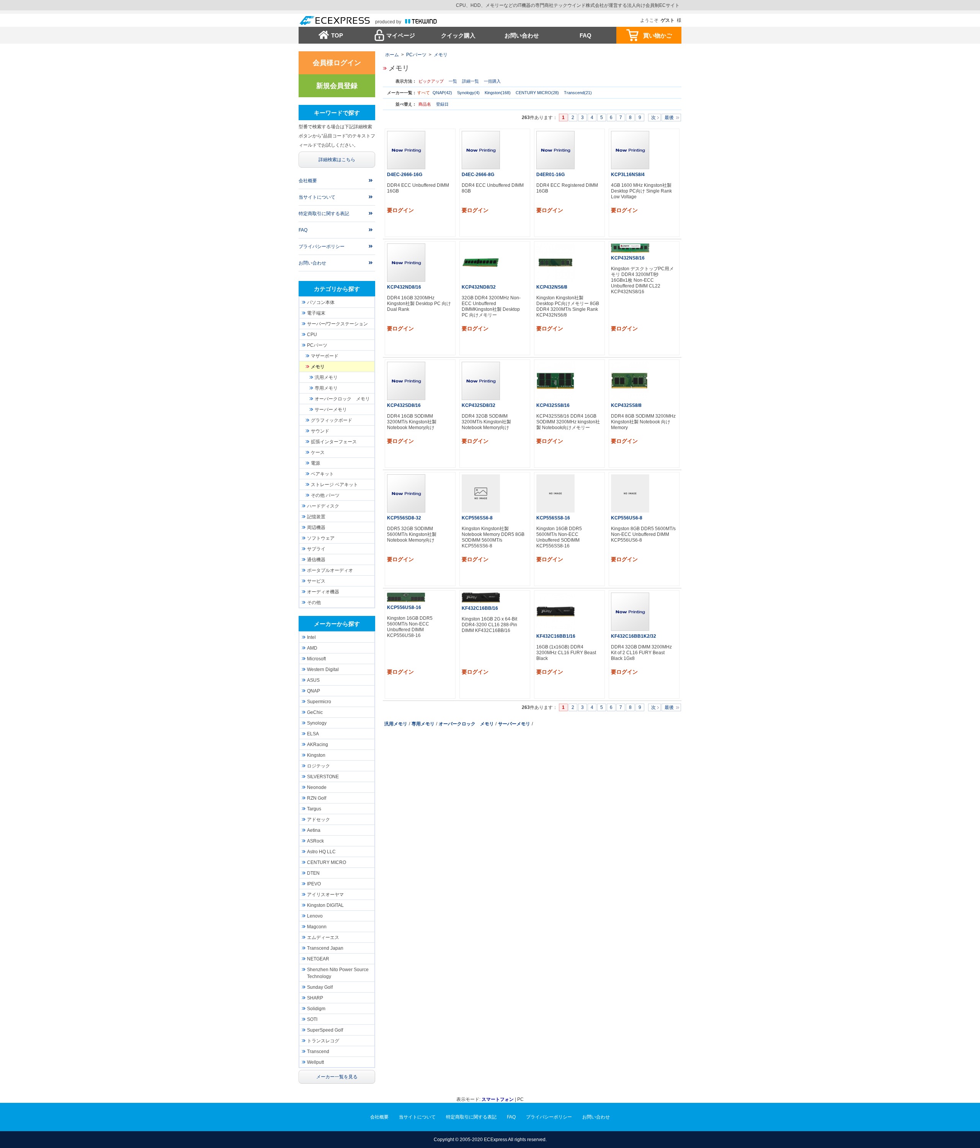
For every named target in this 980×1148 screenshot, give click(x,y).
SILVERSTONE (323, 776)
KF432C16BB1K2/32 (633, 636)
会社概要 (308, 180)
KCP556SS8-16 (553, 518)
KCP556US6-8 (626, 518)
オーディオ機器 (323, 591)
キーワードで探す (337, 112)
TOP (337, 35)
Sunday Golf (320, 987)
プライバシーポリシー (322, 246)
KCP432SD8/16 (404, 405)
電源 (315, 463)
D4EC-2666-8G (478, 174)
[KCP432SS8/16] (555, 381)
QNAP (313, 691)
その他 (314, 602)
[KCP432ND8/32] (481, 262)
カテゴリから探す (337, 289)
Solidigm (316, 1008)
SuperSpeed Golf (325, 1030)
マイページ (400, 35)
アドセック (318, 819)
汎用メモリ (395, 724)
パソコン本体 (321, 302)
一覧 (453, 81)
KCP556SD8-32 (404, 518)
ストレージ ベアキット (334, 484)
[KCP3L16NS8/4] (630, 150)
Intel (311, 637)
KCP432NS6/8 (551, 287)
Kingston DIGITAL (325, 905)
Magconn (317, 926)
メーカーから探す (337, 624)
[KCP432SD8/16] (406, 381)
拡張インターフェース (334, 441)
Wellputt (315, 1062)
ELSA (313, 733)
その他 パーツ (325, 495)
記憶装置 (316, 516)
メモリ (441, 54)
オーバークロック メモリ (466, 724)
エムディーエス (323, 937)
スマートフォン (498, 1099)
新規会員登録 (337, 86)
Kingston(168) (498, 92)
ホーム (392, 54)
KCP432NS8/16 (628, 258)
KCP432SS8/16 (553, 405)
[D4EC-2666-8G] (481, 150)
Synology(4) (468, 92)
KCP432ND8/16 (404, 287)
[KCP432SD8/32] (481, 381)
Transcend (318, 1051)
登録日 (442, 104)
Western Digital (323, 669)
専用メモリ (423, 724)
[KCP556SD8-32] (406, 493)
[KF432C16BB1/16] (555, 611)
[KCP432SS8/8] (630, 381)
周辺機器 (316, 527)
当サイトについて (317, 197)
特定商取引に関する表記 (324, 213)
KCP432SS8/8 (626, 405)
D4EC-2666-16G (404, 174)
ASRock (315, 841)
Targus (314, 809)
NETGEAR (318, 959)
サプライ (316, 549)
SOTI (312, 1019)
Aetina (313, 830)
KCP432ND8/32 (479, 287)
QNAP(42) (442, 92)
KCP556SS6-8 (477, 518)
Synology (317, 723)
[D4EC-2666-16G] (406, 150)
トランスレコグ (323, 1040)
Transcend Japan (325, 948)
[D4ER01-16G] (555, 150)
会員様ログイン (337, 63)
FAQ (585, 35)
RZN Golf (316, 798)
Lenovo (315, 916)
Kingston (316, 755)
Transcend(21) (578, 92)
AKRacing (317, 744)
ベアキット (322, 474)
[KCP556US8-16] (406, 597)
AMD (312, 648)
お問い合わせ (522, 35)
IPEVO (314, 884)
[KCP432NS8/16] (630, 247)
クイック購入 (458, 35)
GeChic (315, 712)
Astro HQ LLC (321, 851)
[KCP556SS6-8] (481, 493)
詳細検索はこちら (336, 159)
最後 (669, 117)
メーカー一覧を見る (337, 1076)
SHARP (315, 998)
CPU (312, 334)
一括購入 (492, 81)
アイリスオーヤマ (325, 894)
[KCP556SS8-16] (555, 493)
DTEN (313, 873)
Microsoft (316, 658)
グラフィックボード (331, 420)
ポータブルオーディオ (330, 570)
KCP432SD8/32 (478, 405)
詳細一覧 (470, 81)
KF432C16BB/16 (480, 608)
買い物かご (657, 35)
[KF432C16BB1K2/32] (630, 611)
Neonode (317, 787)
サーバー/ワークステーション (337, 324)
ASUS (313, 680)
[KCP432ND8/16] (406, 262)
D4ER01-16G (550, 174)
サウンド (320, 431)
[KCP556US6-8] (630, 493)
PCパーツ (416, 54)
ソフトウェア (321, 538)
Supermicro (319, 701)
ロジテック (318, 766)
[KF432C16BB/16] (481, 597)
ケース (318, 452)
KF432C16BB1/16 (555, 636)
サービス (316, 581)
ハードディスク (323, 506)
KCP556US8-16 (404, 607)
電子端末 (316, 313)
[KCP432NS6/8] (555, 262)
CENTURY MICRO (326, 862)
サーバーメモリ (514, 724)
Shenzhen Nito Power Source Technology (338, 973)
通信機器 (316, 559)
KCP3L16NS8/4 (628, 174)
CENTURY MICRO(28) (537, 92)
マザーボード (324, 356)
